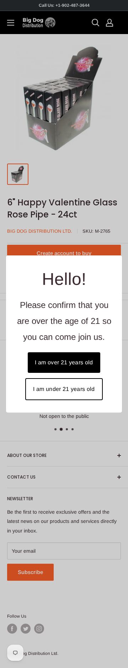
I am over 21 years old (64, 362)
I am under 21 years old (64, 389)
